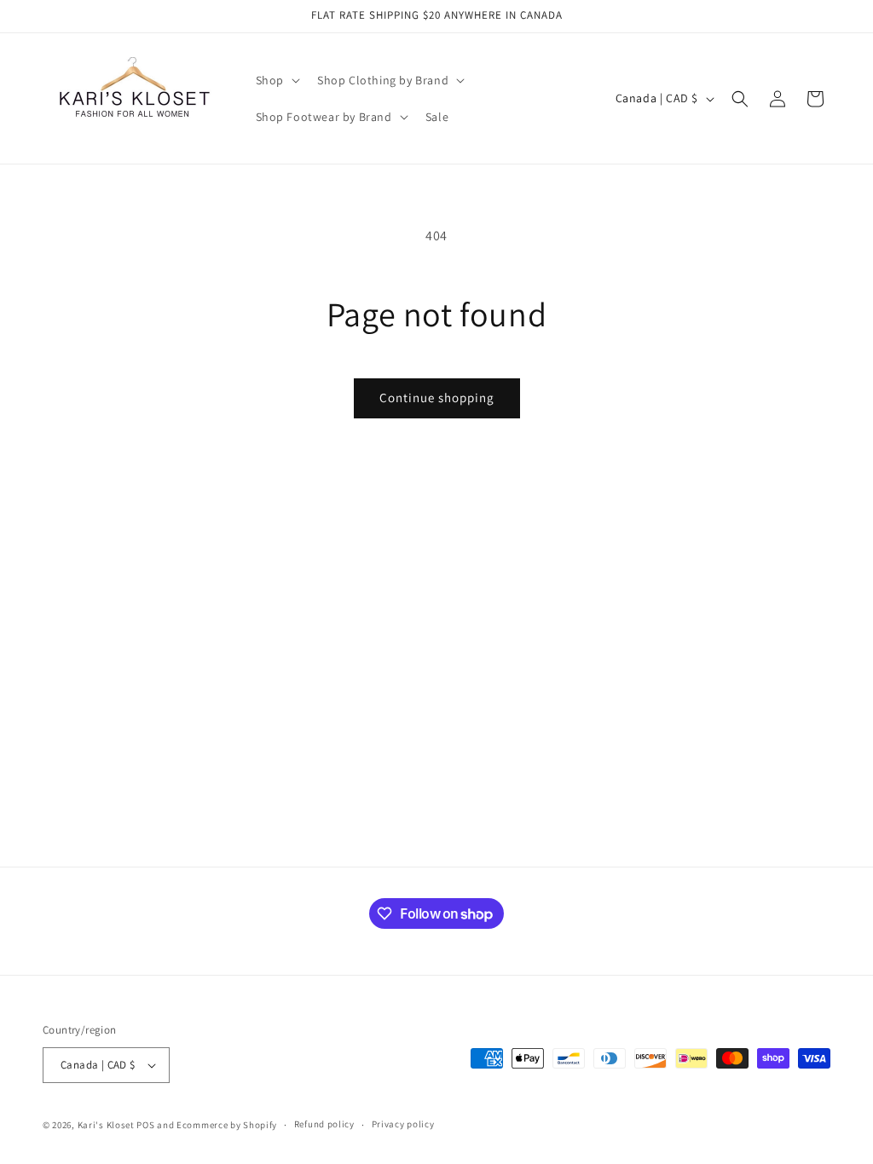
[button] (276, 80)
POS (145, 1125)
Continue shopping (436, 397)
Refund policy (324, 1124)
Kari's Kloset (106, 1125)
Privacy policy (403, 1124)
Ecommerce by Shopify (226, 1125)
